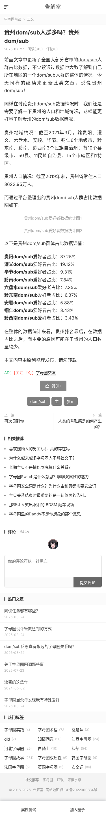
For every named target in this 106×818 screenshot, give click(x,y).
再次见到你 (14, 420)
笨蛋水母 (74, 780)
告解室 (53, 7)
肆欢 (60, 780)
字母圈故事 (18, 757)
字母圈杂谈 (12, 19)
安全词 (81, 767)
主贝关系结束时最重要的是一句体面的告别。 (48, 495)
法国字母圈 (17, 767)
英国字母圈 (50, 767)
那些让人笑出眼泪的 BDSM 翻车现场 (41, 504)
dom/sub (87, 59)
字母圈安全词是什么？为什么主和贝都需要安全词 (52, 485)
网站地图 (52, 790)
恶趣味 (80, 729)
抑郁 (79, 748)
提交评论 (88, 582)
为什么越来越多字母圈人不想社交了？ (42, 457)
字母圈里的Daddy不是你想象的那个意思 (45, 513)
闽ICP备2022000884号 (78, 790)
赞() (53, 385)
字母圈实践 (17, 729)
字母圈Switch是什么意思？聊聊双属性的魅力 (49, 476)
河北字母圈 (18, 748)
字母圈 (48, 780)
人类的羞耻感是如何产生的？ (80, 423)
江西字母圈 (85, 739)
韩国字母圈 (84, 757)
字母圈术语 (52, 729)
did (10, 739)
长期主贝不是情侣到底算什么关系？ (40, 467)
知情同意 (50, 739)
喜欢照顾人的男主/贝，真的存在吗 (39, 448)
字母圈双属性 (52, 757)
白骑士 (47, 748)
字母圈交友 (46, 372)
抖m (70, 401)
